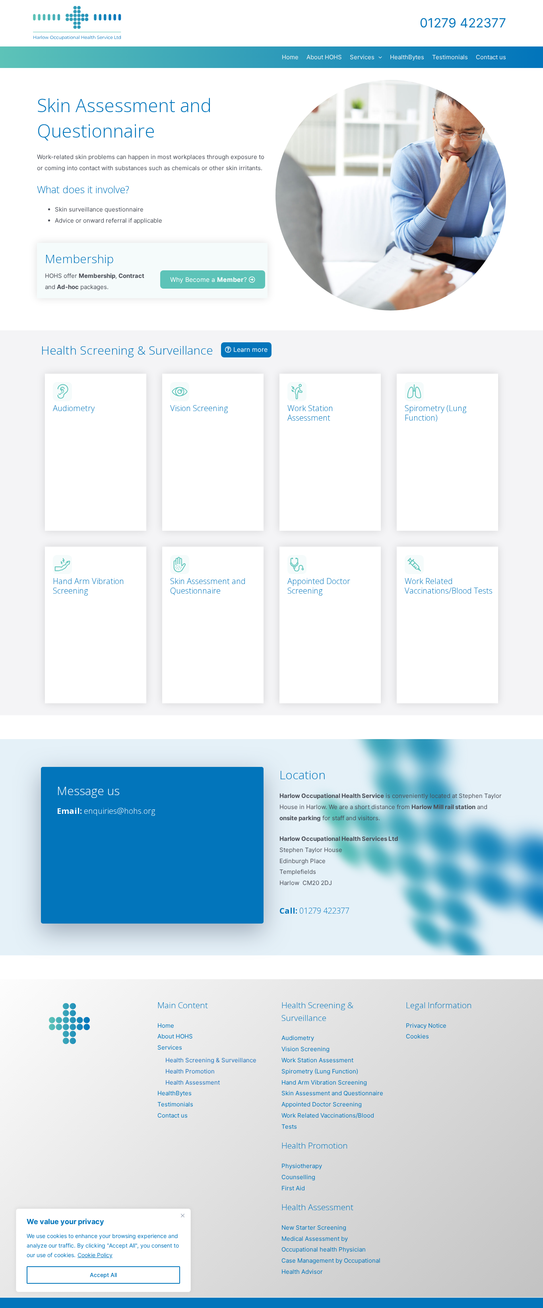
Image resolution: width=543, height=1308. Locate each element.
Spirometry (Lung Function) (435, 413)
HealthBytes (174, 1093)
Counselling (298, 1177)
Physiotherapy (301, 1166)
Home (165, 1025)
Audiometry (74, 408)
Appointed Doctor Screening (318, 586)
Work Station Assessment (310, 413)
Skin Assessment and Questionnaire (208, 586)
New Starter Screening (313, 1227)
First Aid (293, 1188)
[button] (378, 57)
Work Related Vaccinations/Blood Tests (449, 586)
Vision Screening (199, 408)
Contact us (172, 1115)
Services (169, 1047)
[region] (103, 1250)
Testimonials (175, 1104)
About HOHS (175, 1036)
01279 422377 (324, 910)
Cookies (417, 1036)
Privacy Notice (426, 1025)
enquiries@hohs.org (119, 810)
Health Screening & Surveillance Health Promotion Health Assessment (210, 1071)
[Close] (182, 1215)
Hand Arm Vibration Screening (88, 586)
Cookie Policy (95, 1255)
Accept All (103, 1274)
